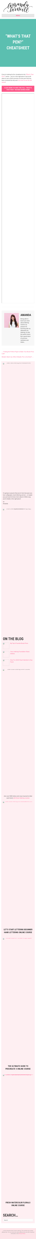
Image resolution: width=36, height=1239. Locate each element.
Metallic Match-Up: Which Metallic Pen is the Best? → (17, 357)
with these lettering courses (21, 798)
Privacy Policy (22, 1233)
